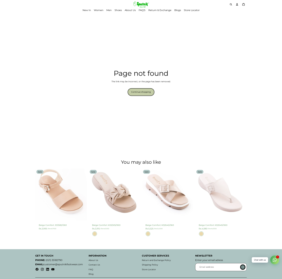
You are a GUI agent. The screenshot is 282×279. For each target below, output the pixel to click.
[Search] (231, 4)
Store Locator (149, 269)
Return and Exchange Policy (156, 260)
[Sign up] (242, 267)
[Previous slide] (39, 194)
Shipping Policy (150, 264)
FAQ (91, 269)
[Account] (237, 4)
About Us (93, 260)
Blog (91, 274)
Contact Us (94, 264)
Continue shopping (141, 92)
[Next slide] (82, 194)
